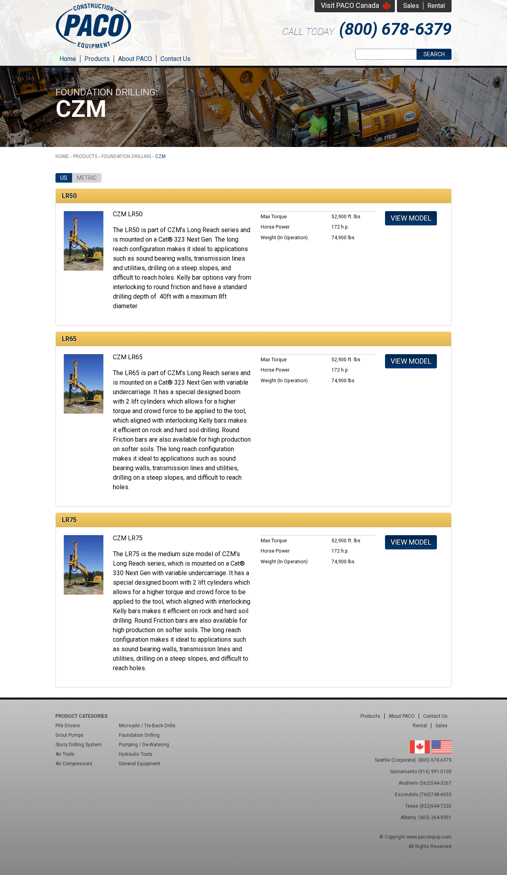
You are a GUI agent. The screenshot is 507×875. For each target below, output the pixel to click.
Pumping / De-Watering (144, 744)
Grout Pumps (69, 735)
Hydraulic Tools (135, 754)
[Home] (93, 49)
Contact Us (175, 59)
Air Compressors (73, 763)
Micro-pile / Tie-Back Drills (147, 725)
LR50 (69, 196)
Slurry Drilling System (78, 744)
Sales (411, 6)
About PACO (135, 59)
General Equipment (139, 763)
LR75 (69, 520)
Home (67, 59)
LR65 (69, 339)
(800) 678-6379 (395, 29)
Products (97, 59)
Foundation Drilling (126, 156)
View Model (411, 218)
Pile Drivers (67, 725)
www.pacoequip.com (429, 837)
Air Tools (64, 754)
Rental (436, 6)
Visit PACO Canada (350, 5)
